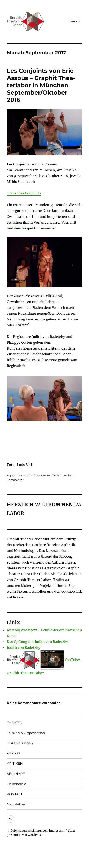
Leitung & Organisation (26, 733)
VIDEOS (13, 753)
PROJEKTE (43, 475)
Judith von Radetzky (23, 647)
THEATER (14, 723)
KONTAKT (14, 794)
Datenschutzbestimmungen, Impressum (37, 830)
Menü (75, 21)
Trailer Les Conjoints (24, 193)
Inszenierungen (20, 743)
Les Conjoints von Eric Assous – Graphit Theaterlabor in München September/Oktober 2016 (41, 85)
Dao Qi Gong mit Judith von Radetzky (37, 642)
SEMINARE (16, 774)
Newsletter (16, 804)
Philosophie (16, 784)
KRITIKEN (15, 763)
